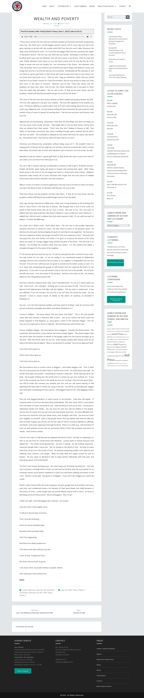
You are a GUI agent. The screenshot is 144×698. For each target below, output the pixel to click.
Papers (92, 6)
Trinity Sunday (124, 365)
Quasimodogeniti (111, 352)
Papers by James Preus (105, 659)
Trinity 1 (23, 595)
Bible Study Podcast (106, 6)
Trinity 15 (113, 365)
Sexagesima (125, 360)
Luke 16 (64, 590)
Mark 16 (120, 339)
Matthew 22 (122, 342)
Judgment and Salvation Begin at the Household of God (118, 68)
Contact (122, 6)
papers (117, 344)
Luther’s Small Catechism (106, 649)
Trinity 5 (109, 365)
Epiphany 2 (119, 331)
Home (44, 6)
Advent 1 (109, 329)
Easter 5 (110, 331)
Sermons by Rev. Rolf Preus (40, 592)
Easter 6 (114, 331)
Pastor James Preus (117, 349)
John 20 (114, 337)
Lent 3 (108, 339)
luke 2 (112, 339)
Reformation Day (120, 352)
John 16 (109, 337)
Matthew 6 (109, 342)
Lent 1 (124, 337)
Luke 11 (116, 339)
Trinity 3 (125, 363)
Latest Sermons (80, 6)
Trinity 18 (118, 365)
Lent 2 (127, 337)
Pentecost (125, 349)
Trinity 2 (121, 363)
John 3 (125, 334)
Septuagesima (118, 360)
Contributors (63, 6)
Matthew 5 (126, 339)
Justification (119, 337)
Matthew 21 (115, 342)
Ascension (123, 329)
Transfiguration (111, 363)
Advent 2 (114, 329)
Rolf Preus (64, 24)
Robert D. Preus (119, 356)
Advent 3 (118, 329)
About (52, 6)
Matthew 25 (110, 344)
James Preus (117, 334)
